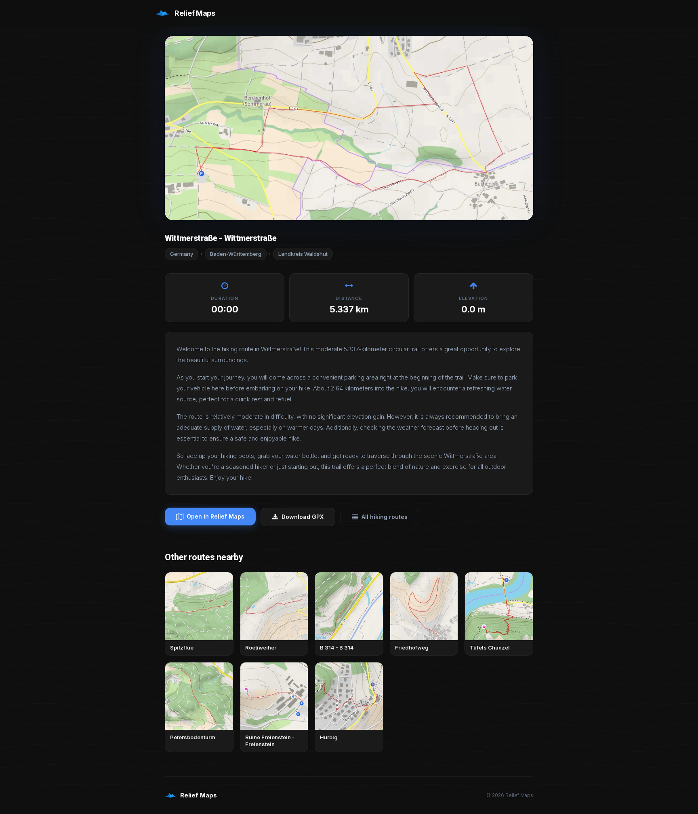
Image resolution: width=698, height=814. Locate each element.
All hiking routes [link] (385, 516)
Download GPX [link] (303, 516)
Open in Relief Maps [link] (215, 516)
